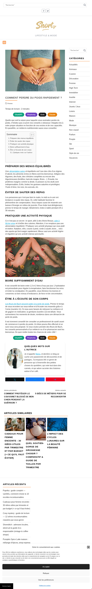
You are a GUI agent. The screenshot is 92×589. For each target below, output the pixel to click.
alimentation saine (17, 171)
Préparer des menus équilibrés (22, 138)
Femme (10, 103)
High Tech (73, 88)
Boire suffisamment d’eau (19, 147)
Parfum (72, 135)
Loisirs (72, 111)
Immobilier (73, 93)
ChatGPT (18, 115)
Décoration (73, 79)
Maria (38, 354)
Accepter (46, 567)
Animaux (73, 69)
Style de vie (74, 153)
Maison (72, 116)
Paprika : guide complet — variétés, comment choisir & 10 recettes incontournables (16, 494)
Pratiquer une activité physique (22, 144)
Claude (52, 115)
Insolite (72, 97)
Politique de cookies (45, 585)
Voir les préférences (46, 580)
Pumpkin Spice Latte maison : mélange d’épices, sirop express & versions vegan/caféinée (16, 542)
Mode (71, 121)
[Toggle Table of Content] (31, 135)
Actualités (73, 65)
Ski (70, 144)
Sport (71, 149)
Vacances (73, 158)
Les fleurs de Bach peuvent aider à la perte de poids (27, 304)
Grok (42, 115)
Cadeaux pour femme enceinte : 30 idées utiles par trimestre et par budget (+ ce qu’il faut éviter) (16, 505)
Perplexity (31, 115)
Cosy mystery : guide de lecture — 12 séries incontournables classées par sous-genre (16, 516)
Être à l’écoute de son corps (20, 150)
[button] (88, 547)
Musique (72, 125)
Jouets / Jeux (74, 107)
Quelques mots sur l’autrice (22, 152)
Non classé (74, 130)
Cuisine (72, 74)
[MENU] (4, 42)
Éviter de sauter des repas (20, 141)
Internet (72, 102)
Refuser (46, 573)
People (72, 139)
